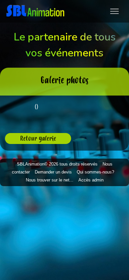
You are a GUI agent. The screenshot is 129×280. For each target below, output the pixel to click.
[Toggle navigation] (114, 11)
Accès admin (91, 179)
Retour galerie (38, 138)
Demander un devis (53, 172)
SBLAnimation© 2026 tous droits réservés (57, 164)
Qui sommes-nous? (95, 172)
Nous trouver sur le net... (49, 179)
